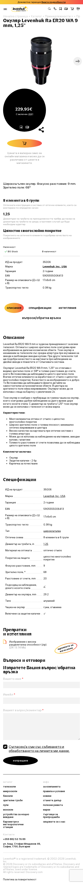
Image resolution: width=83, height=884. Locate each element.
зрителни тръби (13, 800)
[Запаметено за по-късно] (60, 9)
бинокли (8, 796)
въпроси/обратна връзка (41, 318)
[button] (55, 9)
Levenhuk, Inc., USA (55, 266)
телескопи (9, 786)
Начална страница (15, 16)
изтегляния (67, 308)
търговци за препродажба (51, 815)
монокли (8, 809)
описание (14, 308)
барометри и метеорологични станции (13, 824)
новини (47, 796)
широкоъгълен (52, 531)
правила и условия (54, 791)
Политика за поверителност (19, 879)
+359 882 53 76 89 (14, 839)
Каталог (36, 16)
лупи (5, 805)
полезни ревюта (53, 805)
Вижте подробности (54, 2)
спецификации (40, 308)
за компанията (51, 786)
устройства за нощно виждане (16, 815)
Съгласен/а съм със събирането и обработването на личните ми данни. (39, 748)
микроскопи (10, 791)
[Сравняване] (66, 9)
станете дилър (52, 800)
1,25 (45, 544)
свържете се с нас (54, 821)
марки (46, 809)
